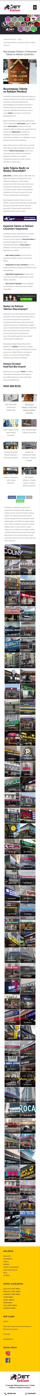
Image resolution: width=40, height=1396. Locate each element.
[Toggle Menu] (35, 7)
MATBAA (6, 1264)
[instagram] (7, 1353)
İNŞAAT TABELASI (8, 1300)
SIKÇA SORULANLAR (10, 1270)
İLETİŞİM (6, 1275)
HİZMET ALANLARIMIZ (11, 1267)
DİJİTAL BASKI (7, 1302)
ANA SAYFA (7, 1256)
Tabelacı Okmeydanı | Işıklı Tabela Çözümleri (11, 480)
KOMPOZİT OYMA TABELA (11, 1294)
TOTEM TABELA (8, 1297)
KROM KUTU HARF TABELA (12, 1291)
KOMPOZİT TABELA (9, 1308)
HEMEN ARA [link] (11, 1393)
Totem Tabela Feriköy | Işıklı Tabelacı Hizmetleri (10, 432)
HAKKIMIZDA (7, 1259)
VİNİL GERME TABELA (10, 1305)
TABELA (6, 1261)
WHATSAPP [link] (31, 1393)
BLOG (5, 1273)
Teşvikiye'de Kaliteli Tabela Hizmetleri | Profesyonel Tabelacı (11, 455)
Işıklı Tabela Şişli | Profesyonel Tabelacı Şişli (11, 407)
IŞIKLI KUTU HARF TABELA (11, 1289)
